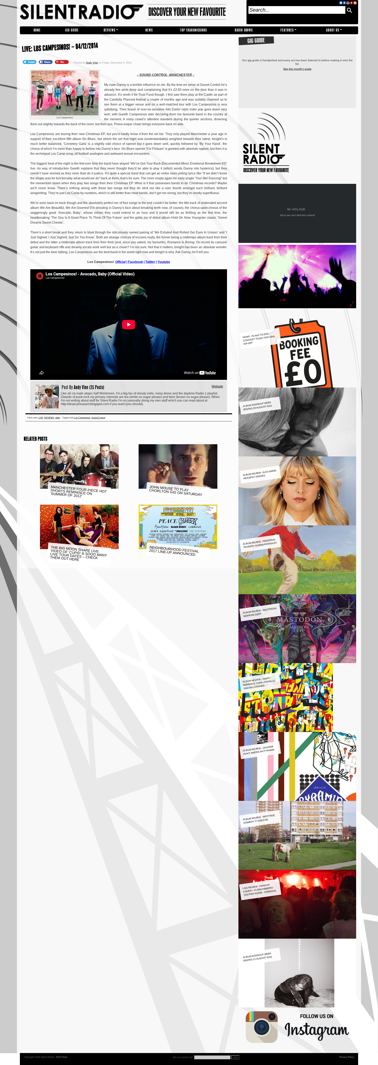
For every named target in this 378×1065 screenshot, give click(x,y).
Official (120, 262)
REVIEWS (109, 30)
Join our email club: (182, 1057)
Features (287, 30)
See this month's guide (297, 68)
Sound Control (98, 417)
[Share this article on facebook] (46, 61)
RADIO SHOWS (244, 30)
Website (217, 386)
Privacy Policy (346, 1057)
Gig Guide (72, 30)
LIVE (41, 417)
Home (37, 30)
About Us (332, 30)
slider (57, 417)
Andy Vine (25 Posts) (89, 387)
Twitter (150, 262)
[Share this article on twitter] (30, 61)
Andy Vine (92, 62)
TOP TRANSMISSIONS (193, 30)
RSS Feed (61, 1057)
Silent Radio (131, 13)
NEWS (149, 30)
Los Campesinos (82, 417)
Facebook (135, 262)
